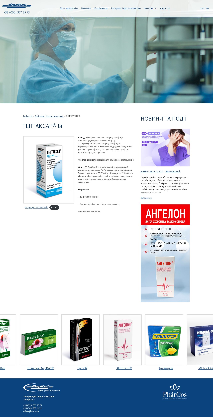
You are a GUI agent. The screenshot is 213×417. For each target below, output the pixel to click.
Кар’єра (165, 8)
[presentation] (6, 339)
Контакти (150, 8)
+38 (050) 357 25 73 (17, 12)
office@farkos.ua (31, 411)
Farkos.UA (27, 116)
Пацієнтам (100, 8)
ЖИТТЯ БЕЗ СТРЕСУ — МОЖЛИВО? (160, 171)
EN (207, 8)
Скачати (54, 207)
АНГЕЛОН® (124, 368)
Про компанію (69, 8)
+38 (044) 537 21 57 (32, 408)
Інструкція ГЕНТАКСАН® (36, 207)
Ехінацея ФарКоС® (40, 368)
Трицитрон (166, 368)
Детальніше (146, 197)
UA (202, 8)
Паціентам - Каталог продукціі (49, 116)
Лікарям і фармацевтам (126, 8)
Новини (86, 8)
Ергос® (82, 368)
